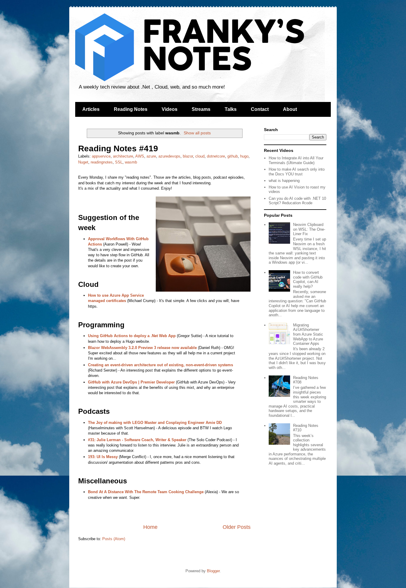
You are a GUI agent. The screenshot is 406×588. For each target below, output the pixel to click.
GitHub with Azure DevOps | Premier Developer (131, 382)
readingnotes (102, 162)
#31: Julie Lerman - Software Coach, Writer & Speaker (137, 440)
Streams (201, 109)
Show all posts (197, 133)
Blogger (213, 571)
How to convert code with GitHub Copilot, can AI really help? (307, 279)
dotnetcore (216, 156)
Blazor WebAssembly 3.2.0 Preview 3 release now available (142, 347)
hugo (244, 156)
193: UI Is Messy (103, 457)
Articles (91, 109)
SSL (118, 162)
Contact (260, 109)
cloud (199, 156)
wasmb (131, 162)
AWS (139, 156)
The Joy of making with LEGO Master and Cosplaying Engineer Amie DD (155, 422)
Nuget (83, 162)
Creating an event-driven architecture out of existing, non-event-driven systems (160, 365)
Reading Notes (130, 109)
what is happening (284, 180)
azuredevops (169, 156)
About (290, 109)
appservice (101, 156)
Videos (169, 109)
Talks (231, 109)
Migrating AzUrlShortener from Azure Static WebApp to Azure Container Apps (308, 334)
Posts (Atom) (113, 539)
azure (151, 156)
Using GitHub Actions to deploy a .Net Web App (132, 336)
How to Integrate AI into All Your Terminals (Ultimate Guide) (296, 160)
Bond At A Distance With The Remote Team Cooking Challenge (146, 492)
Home (150, 527)
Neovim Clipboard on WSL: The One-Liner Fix (309, 229)
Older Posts (237, 527)
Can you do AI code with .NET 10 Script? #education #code (297, 200)
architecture (123, 156)
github (232, 156)
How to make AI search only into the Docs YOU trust (297, 171)
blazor (188, 156)
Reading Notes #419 (118, 148)
